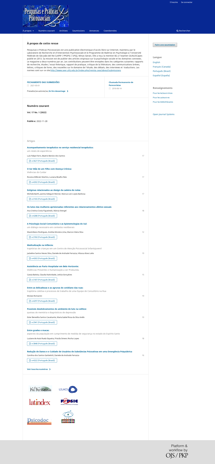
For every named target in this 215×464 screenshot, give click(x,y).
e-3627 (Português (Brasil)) (43, 161)
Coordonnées (110, 30)
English (156, 62)
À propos (27, 30)
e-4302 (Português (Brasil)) (43, 182)
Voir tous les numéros (37, 369)
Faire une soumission (165, 44)
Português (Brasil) (162, 71)
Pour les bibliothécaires (163, 102)
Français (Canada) (162, 66)
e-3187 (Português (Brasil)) (43, 279)
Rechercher (184, 30)
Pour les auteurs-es (161, 97)
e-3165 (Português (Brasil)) (43, 199)
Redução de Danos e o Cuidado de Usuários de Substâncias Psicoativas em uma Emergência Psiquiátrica (79, 351)
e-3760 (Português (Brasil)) (43, 237)
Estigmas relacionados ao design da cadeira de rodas (53, 190)
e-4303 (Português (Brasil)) (43, 258)
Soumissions (78, 30)
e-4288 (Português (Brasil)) (43, 215)
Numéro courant (46, 30)
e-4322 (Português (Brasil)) (43, 360)
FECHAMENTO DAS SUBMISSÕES (43, 82)
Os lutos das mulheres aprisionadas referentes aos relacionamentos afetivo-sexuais (69, 207)
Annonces (94, 30)
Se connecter (186, 2)
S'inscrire (174, 2)
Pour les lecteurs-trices (162, 93)
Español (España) (161, 75)
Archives (63, 30)
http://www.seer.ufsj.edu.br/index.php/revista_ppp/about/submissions (86, 70)
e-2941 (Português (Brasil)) (43, 322)
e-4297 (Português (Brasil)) (43, 301)
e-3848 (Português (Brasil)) (43, 343)
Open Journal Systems (163, 114)
